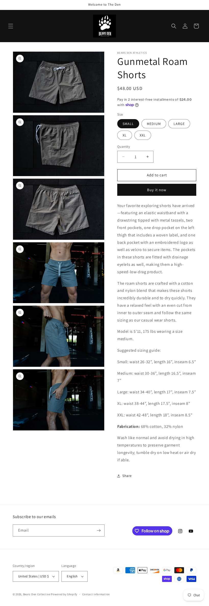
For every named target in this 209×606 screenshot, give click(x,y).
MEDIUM (154, 123)
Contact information (96, 594)
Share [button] (127, 475)
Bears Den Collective (36, 594)
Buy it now (156, 189)
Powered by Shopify (64, 594)
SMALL (128, 123)
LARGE (179, 123)
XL (125, 135)
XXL (143, 135)
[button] (10, 26)
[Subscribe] (98, 530)
